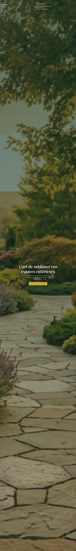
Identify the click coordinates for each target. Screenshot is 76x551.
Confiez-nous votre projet (38, 283)
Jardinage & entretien (40, 3)
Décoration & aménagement (41, 9)
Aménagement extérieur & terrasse (43, 6)
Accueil (37, 2)
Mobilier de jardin (39, 7)
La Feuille (4, 6)
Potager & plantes (39, 4)
